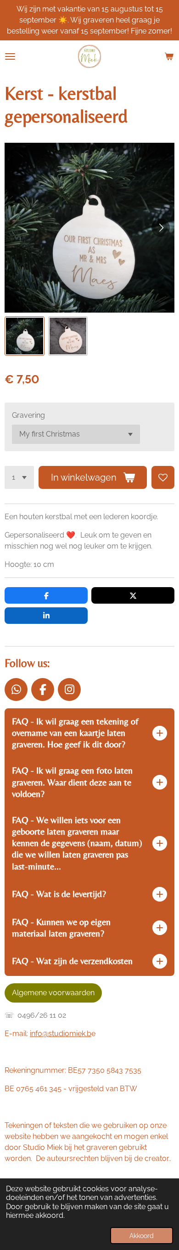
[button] (25, 336)
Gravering (28, 415)
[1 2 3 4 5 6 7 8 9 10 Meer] (19, 477)
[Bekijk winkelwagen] (169, 56)
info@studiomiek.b (60, 1033)
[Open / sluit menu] (10, 56)
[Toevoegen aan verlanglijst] (162, 477)
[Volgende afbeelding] (160, 228)
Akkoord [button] (141, 1235)
